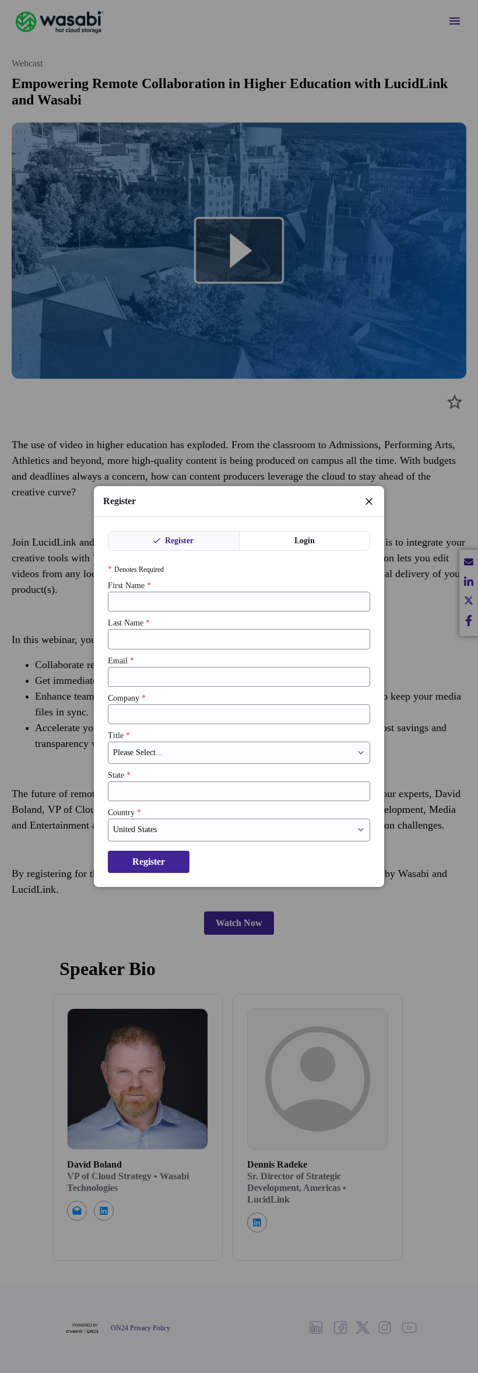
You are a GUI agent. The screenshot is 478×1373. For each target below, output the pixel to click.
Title (119, 735)
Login (304, 540)
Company (127, 698)
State (119, 775)
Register (178, 540)
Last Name (129, 623)
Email (121, 660)
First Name (129, 585)
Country (124, 812)
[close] (369, 501)
